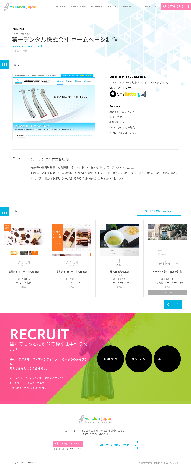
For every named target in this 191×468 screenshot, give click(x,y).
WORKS (96, 6)
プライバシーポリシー (25, 463)
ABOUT (112, 6)
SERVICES (78, 6)
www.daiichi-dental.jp (26, 46)
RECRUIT (130, 6)
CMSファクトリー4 (120, 87)
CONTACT (149, 6)
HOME (61, 6)
